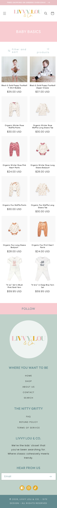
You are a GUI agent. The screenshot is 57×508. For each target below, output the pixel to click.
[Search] (45, 13)
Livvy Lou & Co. (30, 499)
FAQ (28, 416)
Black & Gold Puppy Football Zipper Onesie (42, 86)
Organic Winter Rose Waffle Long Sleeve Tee (42, 126)
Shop (28, 381)
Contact (28, 392)
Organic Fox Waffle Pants (14, 205)
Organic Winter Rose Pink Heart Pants (14, 166)
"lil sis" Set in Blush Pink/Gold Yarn (14, 286)
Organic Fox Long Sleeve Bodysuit (14, 246)
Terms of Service (28, 427)
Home (28, 375)
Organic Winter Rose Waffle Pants (14, 126)
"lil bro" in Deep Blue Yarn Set (42, 286)
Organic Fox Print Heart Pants (43, 246)
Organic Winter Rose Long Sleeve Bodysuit (43, 166)
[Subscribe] (50, 476)
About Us (28, 386)
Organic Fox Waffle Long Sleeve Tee (42, 206)
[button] (4, 13)
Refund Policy (28, 422)
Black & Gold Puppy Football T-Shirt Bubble (14, 86)
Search (28, 397)
